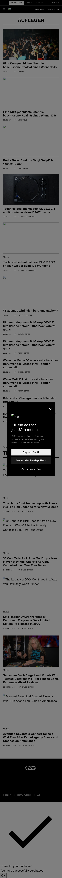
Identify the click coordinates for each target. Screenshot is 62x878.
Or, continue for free (31, 469)
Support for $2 (31, 452)
